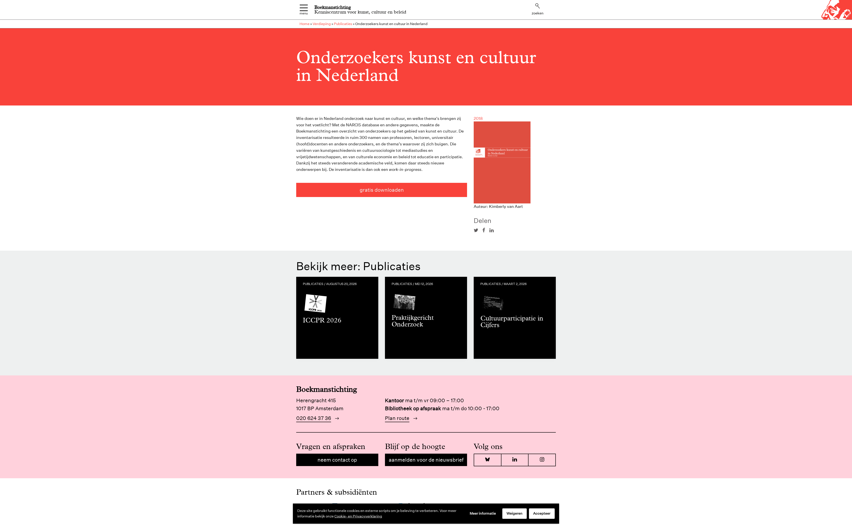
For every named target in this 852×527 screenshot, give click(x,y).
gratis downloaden (382, 190)
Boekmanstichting (332, 7)
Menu (304, 13)
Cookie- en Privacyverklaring (358, 516)
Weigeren (515, 513)
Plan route (397, 418)
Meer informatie (483, 513)
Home (305, 24)
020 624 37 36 (313, 418)
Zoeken (538, 13)
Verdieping (322, 24)
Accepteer (541, 513)
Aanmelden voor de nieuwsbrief (426, 460)
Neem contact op (337, 460)
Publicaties (343, 24)
